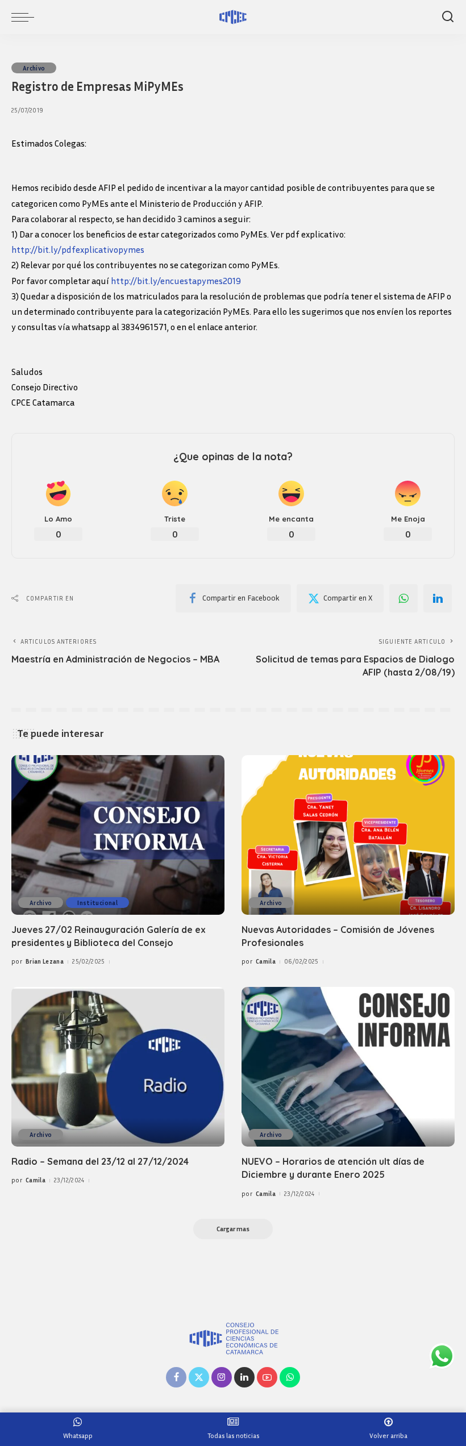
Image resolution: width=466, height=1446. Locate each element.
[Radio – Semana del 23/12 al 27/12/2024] (117, 1067)
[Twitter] (199, 1377)
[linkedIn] (437, 598)
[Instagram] (221, 1377)
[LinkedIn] (244, 1377)
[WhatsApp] (403, 598)
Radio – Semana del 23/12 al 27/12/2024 (100, 1161)
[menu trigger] (25, 17)
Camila (266, 961)
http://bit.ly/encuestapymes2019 (176, 280)
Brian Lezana (45, 961)
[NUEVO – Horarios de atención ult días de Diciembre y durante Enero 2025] (348, 1067)
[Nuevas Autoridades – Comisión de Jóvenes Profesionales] (348, 835)
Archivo (34, 68)
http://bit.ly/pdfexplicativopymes (77, 249)
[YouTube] (267, 1377)
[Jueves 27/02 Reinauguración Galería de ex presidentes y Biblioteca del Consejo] (117, 835)
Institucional (97, 902)
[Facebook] (176, 1377)
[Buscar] (448, 17)
